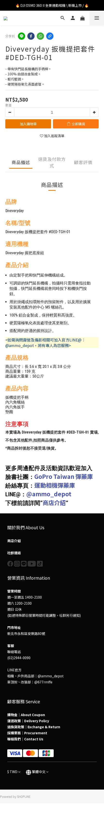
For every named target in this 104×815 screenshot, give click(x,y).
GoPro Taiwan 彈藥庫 (63, 476)
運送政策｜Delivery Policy (28, 720)
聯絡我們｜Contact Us (25, 738)
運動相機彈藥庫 (54, 485)
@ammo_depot (48, 494)
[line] (21, 36)
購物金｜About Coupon (26, 714)
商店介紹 (54, 502)
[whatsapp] (40, 36)
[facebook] (31, 36)
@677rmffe (43, 682)
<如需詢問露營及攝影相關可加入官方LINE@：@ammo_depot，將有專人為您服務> (45, 342)
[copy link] (49, 36)
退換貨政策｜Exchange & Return (33, 726)
